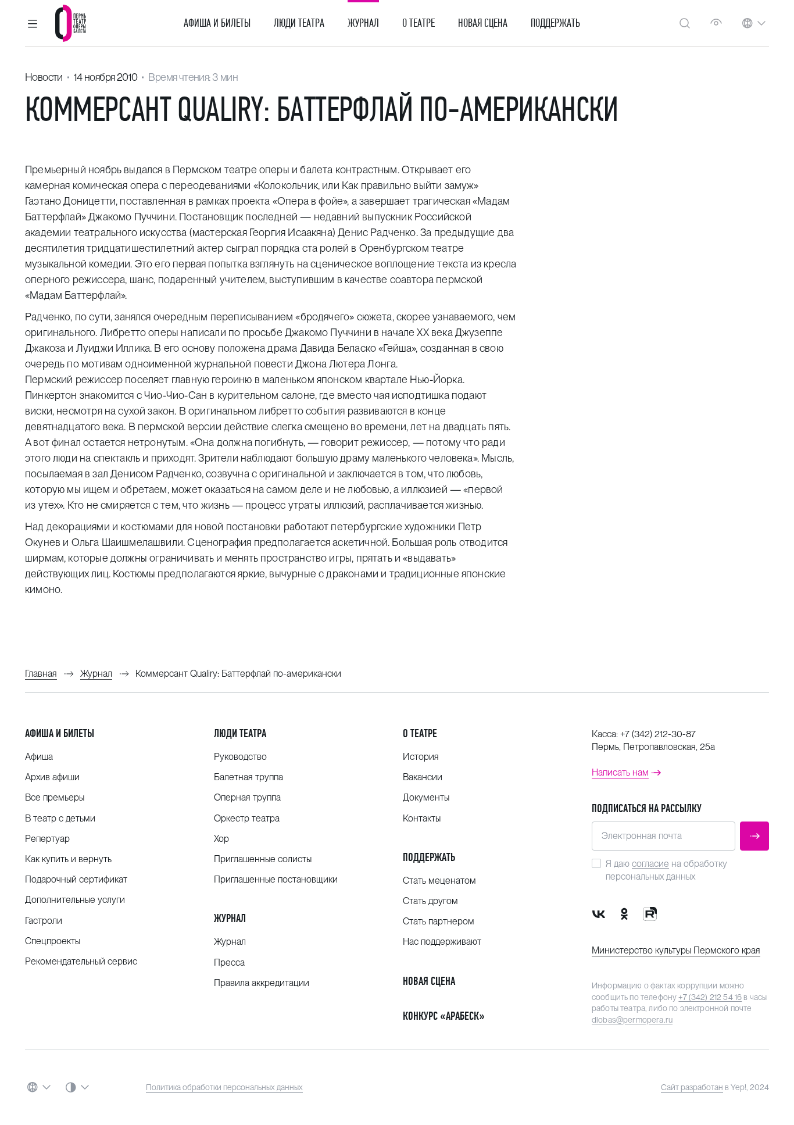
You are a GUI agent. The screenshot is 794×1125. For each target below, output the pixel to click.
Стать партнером (438, 921)
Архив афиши (52, 777)
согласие (650, 863)
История (421, 756)
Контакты (422, 818)
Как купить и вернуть (68, 859)
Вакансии (422, 777)
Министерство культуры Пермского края (676, 950)
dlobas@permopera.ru (632, 1019)
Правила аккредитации (261, 982)
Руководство (240, 756)
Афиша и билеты (217, 23)
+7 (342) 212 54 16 (710, 997)
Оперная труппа (247, 797)
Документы (426, 797)
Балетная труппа (248, 777)
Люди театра (299, 23)
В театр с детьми (60, 818)
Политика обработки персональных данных (224, 1087)
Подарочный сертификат (76, 879)
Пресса (229, 962)
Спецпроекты (52, 941)
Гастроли (43, 920)
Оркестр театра (247, 818)
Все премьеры (54, 797)
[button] (32, 23)
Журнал (363, 23)
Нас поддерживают (442, 941)
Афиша (39, 756)
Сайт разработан (692, 1087)
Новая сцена (482, 23)
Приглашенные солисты (263, 859)
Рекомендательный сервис (81, 961)
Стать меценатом (439, 880)
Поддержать (555, 23)
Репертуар (47, 838)
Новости (44, 77)
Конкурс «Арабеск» (444, 1016)
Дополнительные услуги (75, 899)
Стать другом (430, 900)
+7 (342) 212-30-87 (658, 734)
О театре (418, 23)
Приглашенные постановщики (276, 879)
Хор (221, 838)
